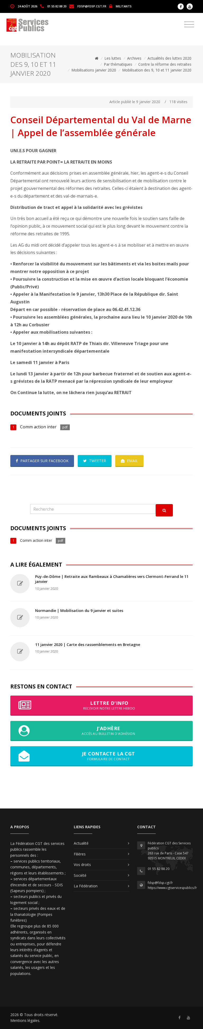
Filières (80, 853)
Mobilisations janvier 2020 (93, 70)
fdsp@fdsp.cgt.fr (91, 6)
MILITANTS (124, 6)
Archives (134, 58)
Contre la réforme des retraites (164, 64)
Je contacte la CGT (108, 755)
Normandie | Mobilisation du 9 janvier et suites (79, 610)
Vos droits (82, 864)
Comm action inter (39, 427)
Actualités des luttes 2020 (169, 58)
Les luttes (112, 58)
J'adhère (108, 730)
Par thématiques (118, 64)
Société (80, 875)
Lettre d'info (109, 705)
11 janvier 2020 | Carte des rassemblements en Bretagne (87, 644)
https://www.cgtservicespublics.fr (172, 888)
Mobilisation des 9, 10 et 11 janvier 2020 (156, 70)
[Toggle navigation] (189, 24)
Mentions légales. (25, 1020)
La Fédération (86, 885)
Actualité (81, 843)
